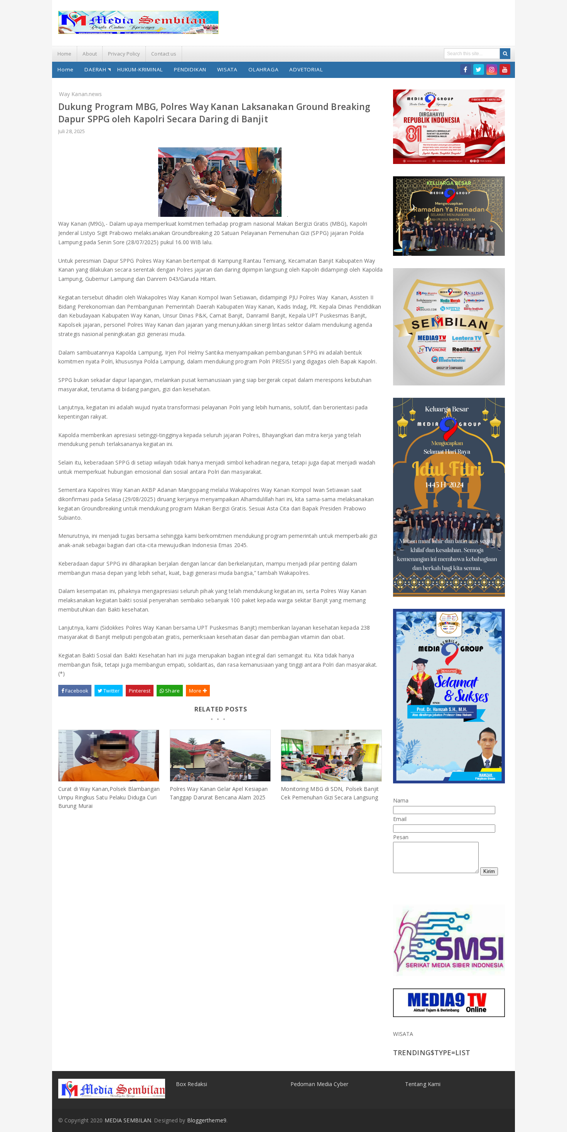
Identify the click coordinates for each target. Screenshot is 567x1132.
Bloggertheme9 (206, 1120)
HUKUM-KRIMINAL (140, 69)
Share (172, 690)
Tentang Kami (422, 1084)
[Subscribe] (505, 69)
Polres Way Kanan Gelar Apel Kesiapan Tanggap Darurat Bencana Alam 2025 (219, 793)
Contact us (163, 53)
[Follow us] (478, 69)
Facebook (76, 690)
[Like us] (465, 69)
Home (64, 53)
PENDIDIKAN (190, 69)
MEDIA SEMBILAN (128, 1120)
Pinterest (139, 690)
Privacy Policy (124, 53)
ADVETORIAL (306, 69)
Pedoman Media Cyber (319, 1084)
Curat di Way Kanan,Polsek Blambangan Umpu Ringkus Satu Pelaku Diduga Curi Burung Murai (109, 797)
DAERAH (95, 69)
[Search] (505, 53)
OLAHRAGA (263, 69)
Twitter (111, 690)
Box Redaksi (191, 1084)
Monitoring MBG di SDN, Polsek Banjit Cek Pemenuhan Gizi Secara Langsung (330, 793)
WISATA (227, 69)
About (90, 53)
